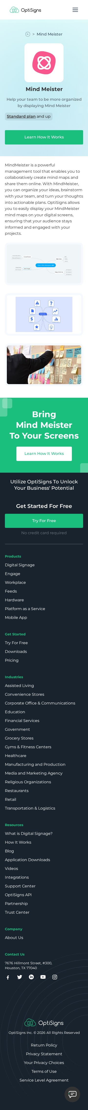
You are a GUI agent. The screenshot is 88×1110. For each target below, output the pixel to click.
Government (17, 729)
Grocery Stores (19, 738)
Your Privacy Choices (44, 1062)
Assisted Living (19, 685)
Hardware (14, 600)
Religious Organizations (28, 782)
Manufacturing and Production (35, 764)
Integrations (17, 877)
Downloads (16, 651)
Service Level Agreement (44, 1080)
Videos (11, 868)
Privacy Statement (44, 1054)
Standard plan (21, 116)
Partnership (16, 903)
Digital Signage (20, 565)
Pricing (12, 660)
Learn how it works (44, 137)
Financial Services (22, 720)
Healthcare (15, 755)
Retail (10, 799)
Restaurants (17, 790)
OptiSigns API (18, 895)
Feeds (11, 591)
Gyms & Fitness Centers (28, 747)
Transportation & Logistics (30, 808)
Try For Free (44, 520)
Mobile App (16, 617)
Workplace (15, 582)
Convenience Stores (24, 694)
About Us (14, 937)
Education (15, 712)
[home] (25, 10)
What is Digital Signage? (29, 833)
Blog (9, 851)
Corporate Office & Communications (40, 703)
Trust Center (17, 912)
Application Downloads (27, 859)
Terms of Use (44, 1071)
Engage (12, 573)
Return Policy (44, 1045)
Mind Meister (50, 34)
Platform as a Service (25, 608)
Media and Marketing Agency (34, 773)
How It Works (18, 842)
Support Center (20, 886)
